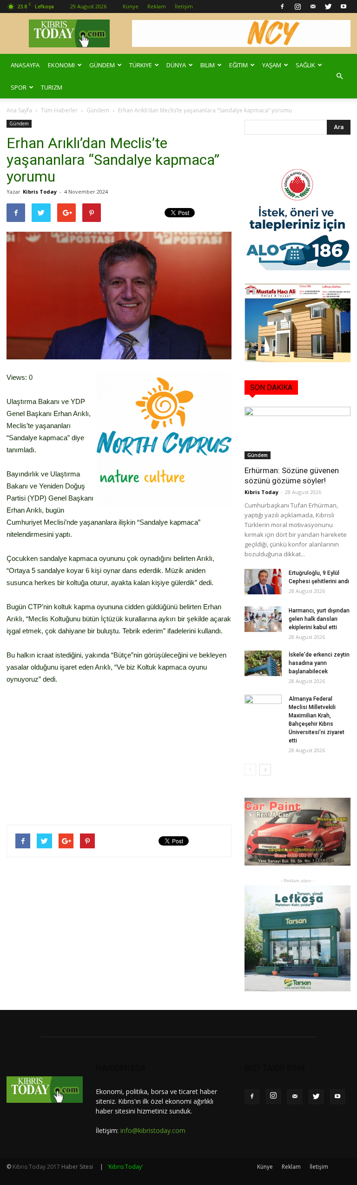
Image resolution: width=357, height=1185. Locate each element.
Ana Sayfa (19, 110)
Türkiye (140, 65)
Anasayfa (25, 65)
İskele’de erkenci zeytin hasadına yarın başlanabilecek (319, 663)
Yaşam (271, 65)
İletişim (184, 6)
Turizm (51, 87)
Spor (18, 87)
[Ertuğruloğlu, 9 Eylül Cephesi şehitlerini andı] (263, 581)
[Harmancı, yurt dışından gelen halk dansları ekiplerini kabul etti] (263, 619)
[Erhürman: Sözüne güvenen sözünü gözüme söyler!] (297, 433)
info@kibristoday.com (152, 1130)
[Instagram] (297, 6)
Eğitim (238, 65)
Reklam (156, 6)
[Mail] (313, 6)
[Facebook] (282, 6)
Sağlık (305, 65)
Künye (131, 6)
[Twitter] (328, 6)
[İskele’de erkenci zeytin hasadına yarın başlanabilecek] (263, 663)
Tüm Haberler (59, 110)
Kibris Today (40, 191)
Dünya (176, 65)
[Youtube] (343, 6)
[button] (339, 76)
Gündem (102, 65)
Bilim (207, 65)
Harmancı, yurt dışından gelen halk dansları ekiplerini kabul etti (319, 619)
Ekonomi (61, 65)
